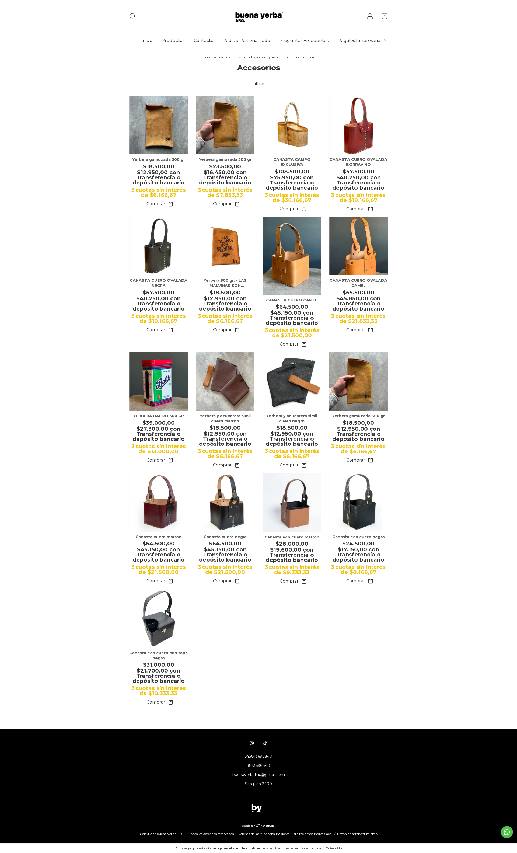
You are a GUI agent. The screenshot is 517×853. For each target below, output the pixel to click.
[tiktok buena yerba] (265, 743)
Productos (173, 40)
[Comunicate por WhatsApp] (507, 832)
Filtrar (258, 83)
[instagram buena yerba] (252, 743)
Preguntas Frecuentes (304, 40)
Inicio (146, 40)
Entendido (334, 848)
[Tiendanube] (258, 826)
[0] (382, 17)
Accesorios (222, 57)
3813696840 (258, 765)
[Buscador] (134, 17)
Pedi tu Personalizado (246, 40)
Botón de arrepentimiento (357, 834)
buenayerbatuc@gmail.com (258, 774)
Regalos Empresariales (362, 40)
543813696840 (258, 756)
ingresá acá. (323, 834)
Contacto (204, 40)
